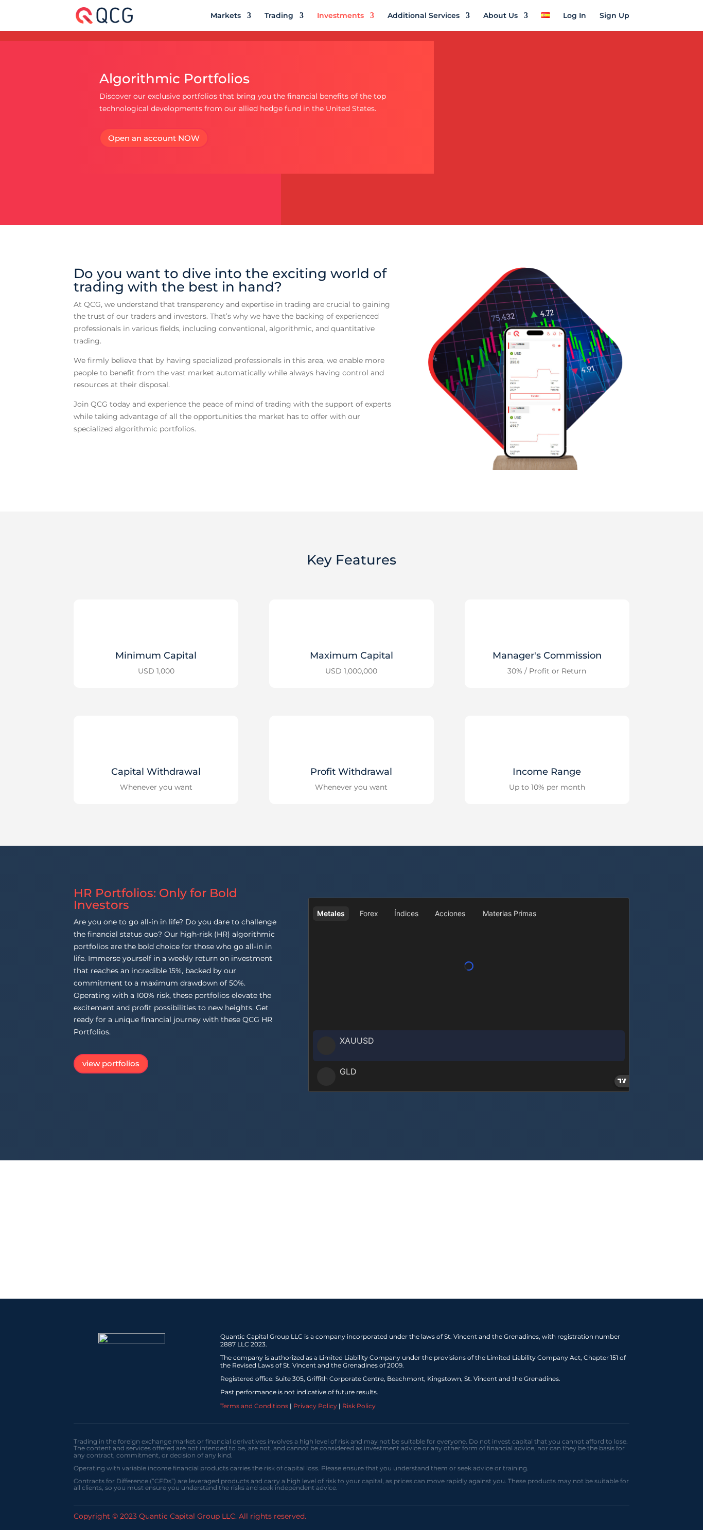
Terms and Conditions (254, 1406)
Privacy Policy (315, 1406)
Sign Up (614, 16)
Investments (340, 16)
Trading (279, 16)
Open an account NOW (154, 138)
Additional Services (424, 16)
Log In (574, 16)
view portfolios (110, 1063)
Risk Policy (359, 1406)
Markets (225, 16)
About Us (500, 16)
